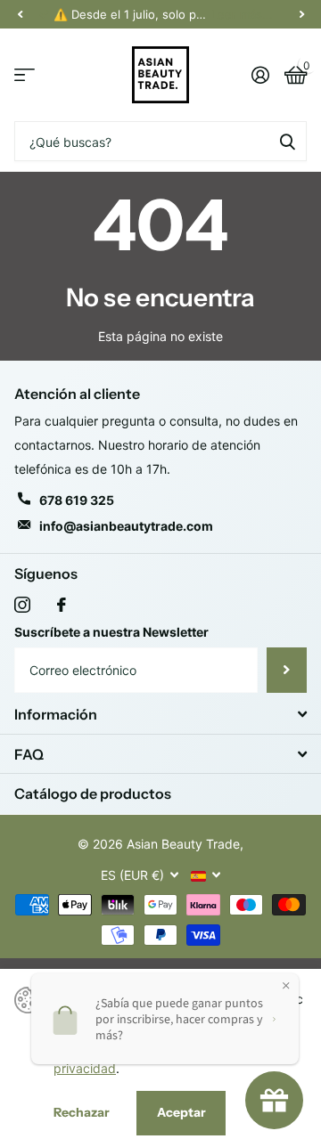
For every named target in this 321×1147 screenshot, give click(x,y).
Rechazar (82, 1112)
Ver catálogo (24, 75)
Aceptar (181, 1112)
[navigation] (19, 14)
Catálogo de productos (92, 793)
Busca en (287, 141)
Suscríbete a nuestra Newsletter (111, 631)
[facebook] (61, 605)
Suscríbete (287, 669)
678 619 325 (76, 500)
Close (160, 715)
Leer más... (242, 14)
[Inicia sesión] (260, 74)
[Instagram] (22, 605)
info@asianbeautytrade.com (126, 525)
